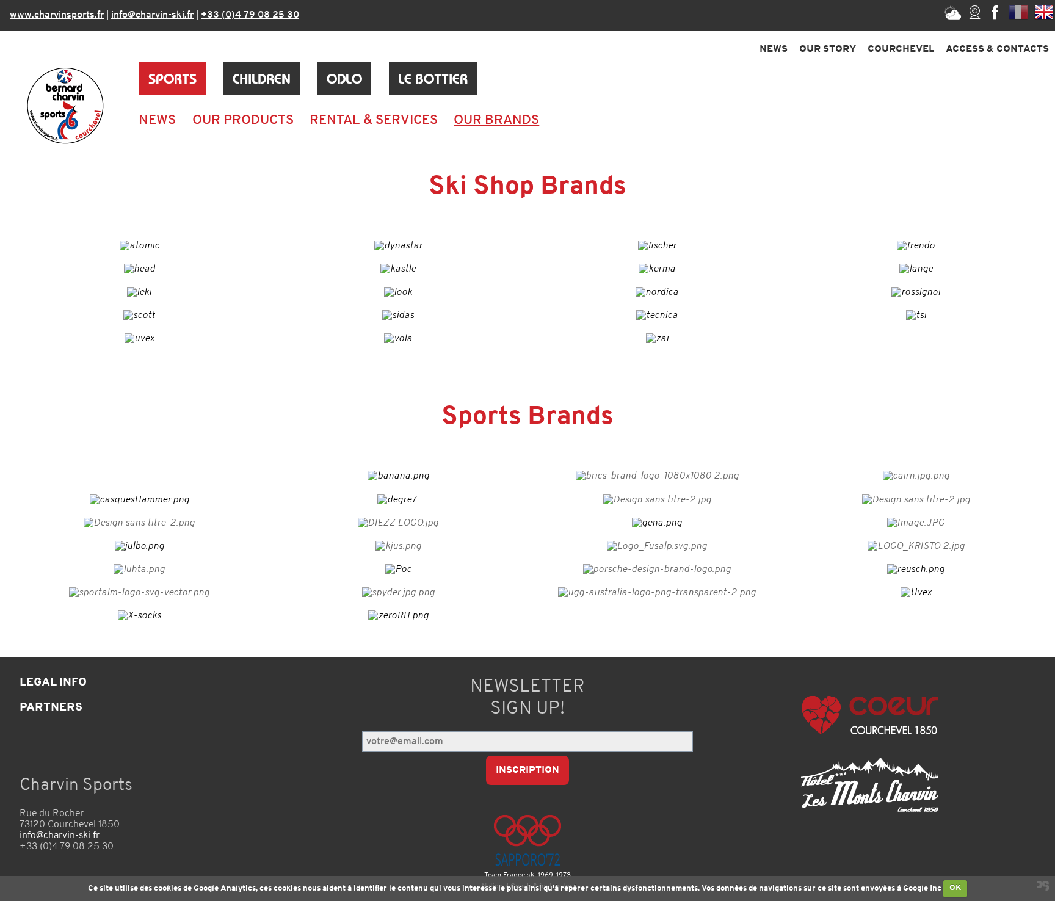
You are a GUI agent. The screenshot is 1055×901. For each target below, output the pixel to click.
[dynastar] (398, 246)
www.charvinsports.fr (57, 15)
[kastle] (398, 269)
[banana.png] (398, 477)
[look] (398, 292)
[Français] (1018, 12)
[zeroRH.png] (398, 616)
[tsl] (916, 315)
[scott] (139, 315)
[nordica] (657, 292)
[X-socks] (139, 616)
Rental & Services (374, 121)
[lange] (916, 269)
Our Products (243, 121)
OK (955, 888)
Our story (827, 49)
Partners (51, 708)
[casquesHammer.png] (139, 500)
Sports (172, 78)
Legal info (53, 683)
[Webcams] (975, 12)
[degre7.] (398, 500)
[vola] (398, 339)
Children (262, 78)
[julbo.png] (139, 546)
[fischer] (657, 246)
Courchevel (901, 49)
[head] (139, 269)
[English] (1044, 12)
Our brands (496, 121)
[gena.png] (657, 523)
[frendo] (916, 246)
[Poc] (398, 569)
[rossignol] (915, 292)
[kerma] (657, 269)
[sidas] (398, 315)
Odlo (344, 78)
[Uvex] (916, 593)
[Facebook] (995, 12)
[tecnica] (657, 315)
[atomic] (139, 246)
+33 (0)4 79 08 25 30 (250, 15)
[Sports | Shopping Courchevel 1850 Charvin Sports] (65, 105)
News (774, 49)
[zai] (657, 339)
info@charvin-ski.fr (152, 15)
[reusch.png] (915, 569)
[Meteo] (952, 12)
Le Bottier (433, 78)
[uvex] (139, 339)
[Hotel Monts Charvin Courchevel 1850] (869, 785)
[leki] (139, 292)
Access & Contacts (997, 49)
